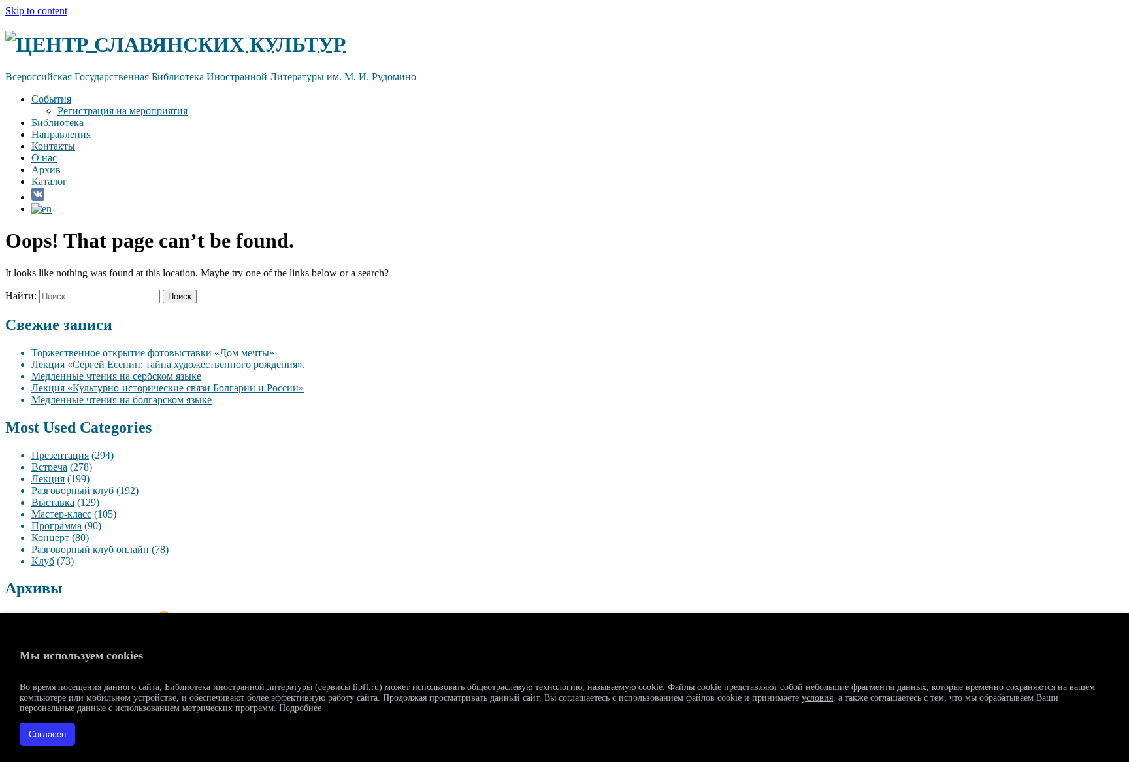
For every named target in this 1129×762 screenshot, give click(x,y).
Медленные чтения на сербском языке (116, 376)
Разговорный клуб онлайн (90, 549)
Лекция (48, 478)
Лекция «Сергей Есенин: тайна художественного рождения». (168, 364)
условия (817, 698)
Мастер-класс (61, 514)
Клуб (42, 561)
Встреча (49, 466)
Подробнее (300, 708)
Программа (56, 525)
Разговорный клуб (72, 490)
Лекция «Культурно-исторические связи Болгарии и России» (167, 387)
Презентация (60, 455)
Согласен (47, 734)
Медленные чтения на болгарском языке (121, 399)
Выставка (52, 502)
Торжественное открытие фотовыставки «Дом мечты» (152, 352)
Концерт (50, 537)
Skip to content (36, 10)
